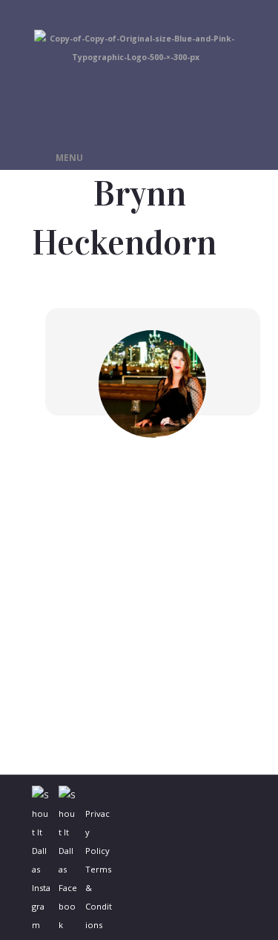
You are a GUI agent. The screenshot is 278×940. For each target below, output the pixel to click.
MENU (69, 157)
